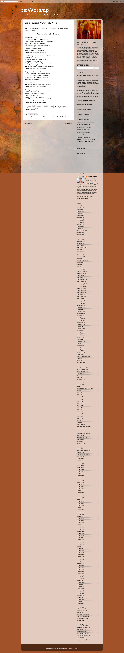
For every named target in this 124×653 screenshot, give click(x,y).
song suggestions (81, 618)
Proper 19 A (79, 509)
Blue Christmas (80, 245)
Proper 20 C (79, 518)
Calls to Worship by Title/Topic (84, 109)
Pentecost (79, 452)
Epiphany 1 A (80, 303)
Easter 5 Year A (80, 284)
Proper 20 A (79, 514)
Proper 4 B (79, 573)
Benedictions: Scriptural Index (83, 137)
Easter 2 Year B (80, 269)
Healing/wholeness (81, 371)
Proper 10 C (79, 462)
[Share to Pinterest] (37, 114)
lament (78, 386)
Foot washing (80, 358)
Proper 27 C (79, 558)
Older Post (68, 123)
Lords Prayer (80, 424)
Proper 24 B (79, 539)
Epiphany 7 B (80, 339)
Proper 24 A (79, 537)
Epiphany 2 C (80, 313)
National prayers (80, 435)
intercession (50, 116)
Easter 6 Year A (80, 290)
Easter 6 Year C (80, 294)
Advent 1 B (79, 209)
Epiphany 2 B (80, 311)
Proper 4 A (79, 571)
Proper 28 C (79, 563)
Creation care (80, 262)
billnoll (66, 648)
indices (78, 377)
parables (79, 448)
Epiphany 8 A (80, 345)
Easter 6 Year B (80, 292)
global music (79, 364)
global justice (80, 362)
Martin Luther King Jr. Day (83, 428)
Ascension (79, 234)
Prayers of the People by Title (83, 124)
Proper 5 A (79, 576)
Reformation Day (80, 610)
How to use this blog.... (93, 75)
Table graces (80, 620)
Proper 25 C (79, 546)
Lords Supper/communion (83, 426)
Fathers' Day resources (82, 356)
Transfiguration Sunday (82, 627)
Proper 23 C (79, 535)
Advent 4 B (79, 226)
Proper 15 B (79, 488)
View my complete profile (82, 198)
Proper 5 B (79, 578)
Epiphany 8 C (80, 347)
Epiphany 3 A (80, 315)
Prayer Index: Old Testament (83, 114)
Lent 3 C (79, 407)
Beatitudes (79, 239)
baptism (78, 237)
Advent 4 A (79, 224)
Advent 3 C (79, 222)
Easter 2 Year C (80, 271)
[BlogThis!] (31, 114)
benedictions (79, 241)
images (78, 375)
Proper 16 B (79, 494)
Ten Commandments (81, 622)
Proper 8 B (79, 595)
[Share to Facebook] (35, 114)
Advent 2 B (79, 215)
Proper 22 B (79, 527)
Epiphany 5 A (80, 326)
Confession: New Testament (83, 132)
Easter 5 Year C (80, 288)
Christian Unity (80, 253)
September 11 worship (82, 616)
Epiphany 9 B (80, 350)
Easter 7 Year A (80, 296)
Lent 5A (78, 420)
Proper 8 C (79, 597)
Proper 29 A (79, 565)
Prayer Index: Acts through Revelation (85, 122)
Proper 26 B (79, 550)
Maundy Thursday (57, 116)
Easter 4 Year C (80, 283)
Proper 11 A (79, 463)
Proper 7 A (79, 588)
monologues (79, 431)
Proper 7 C (79, 591)
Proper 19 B (79, 511)
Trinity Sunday (80, 629)
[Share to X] (33, 114)
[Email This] (29, 114)
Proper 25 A (79, 542)
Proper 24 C (79, 541)
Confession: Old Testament (83, 134)
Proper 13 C (79, 478)
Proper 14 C (79, 484)
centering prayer (80, 251)
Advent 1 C (79, 211)
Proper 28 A (79, 559)
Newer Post (28, 123)
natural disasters (80, 437)
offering (78, 441)
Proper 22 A (79, 526)
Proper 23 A (79, 531)
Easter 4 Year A (80, 279)
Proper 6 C (79, 586)
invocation (79, 382)
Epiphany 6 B (80, 333)
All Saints (79, 232)
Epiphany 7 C (80, 341)
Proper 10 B (79, 460)
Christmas (79, 254)
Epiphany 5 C (80, 330)
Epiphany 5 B (80, 328)
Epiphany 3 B (80, 317)
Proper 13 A (79, 475)
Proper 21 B (79, 522)
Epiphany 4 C (80, 324)
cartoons (79, 249)
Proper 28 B (79, 561)
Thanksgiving (80, 624)
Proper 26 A (79, 548)
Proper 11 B (79, 465)
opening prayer (80, 443)
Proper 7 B (79, 590)
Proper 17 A (79, 497)
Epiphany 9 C (80, 352)
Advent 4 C (79, 228)
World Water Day (81, 639)
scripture (79, 612)
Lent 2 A (78, 398)
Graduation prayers (81, 367)
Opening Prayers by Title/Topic (84, 127)
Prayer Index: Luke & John (83, 119)
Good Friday (43, 116)
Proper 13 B (79, 477)
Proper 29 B (79, 567)
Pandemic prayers (81, 447)
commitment (31, 116)
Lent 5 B (78, 416)
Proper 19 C (79, 512)
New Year (79, 439)
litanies (78, 422)
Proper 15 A (79, 486)
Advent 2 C (79, 217)
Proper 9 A (79, 599)
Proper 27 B (79, 556)
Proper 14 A (79, 480)
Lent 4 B (78, 411)
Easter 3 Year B (80, 275)
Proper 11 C (79, 467)
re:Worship (35, 10)
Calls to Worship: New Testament (84, 107)
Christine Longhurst (92, 176)
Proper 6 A (79, 582)
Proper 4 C (79, 575)
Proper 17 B (79, 499)
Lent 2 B (78, 399)
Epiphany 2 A (80, 309)
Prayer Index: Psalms (82, 112)
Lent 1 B (78, 394)
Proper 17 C (79, 501)
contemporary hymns (82, 260)
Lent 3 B (78, 405)
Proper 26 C (79, 552)
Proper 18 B (79, 505)
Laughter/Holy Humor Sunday (83, 388)
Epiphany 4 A (80, 320)
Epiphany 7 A (80, 337)
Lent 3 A (78, 403)
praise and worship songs (83, 454)
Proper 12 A (79, 469)
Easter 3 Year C (80, 277)
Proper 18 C (79, 507)
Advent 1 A (79, 207)
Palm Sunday (65, 116)
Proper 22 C (79, 529)
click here (90, 141)
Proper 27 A (79, 554)
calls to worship (80, 247)
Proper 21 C (79, 524)
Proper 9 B (79, 601)
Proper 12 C (79, 473)
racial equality (80, 607)
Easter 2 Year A (80, 268)
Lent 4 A (78, 409)
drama (78, 264)
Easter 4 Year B (80, 281)
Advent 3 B (79, 220)
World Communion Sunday (83, 635)
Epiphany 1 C (80, 307)
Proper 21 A (79, 520)
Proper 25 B (79, 544)
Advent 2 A (79, 213)
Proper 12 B (79, 471)
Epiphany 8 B (80, 343)
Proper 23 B (79, 533)
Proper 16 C (79, 495)
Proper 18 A (79, 503)
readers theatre (80, 608)
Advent (78, 205)
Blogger (76, 648)
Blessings (79, 243)
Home (49, 123)
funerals (78, 360)
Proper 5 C (79, 580)
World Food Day (80, 637)
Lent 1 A (78, 392)
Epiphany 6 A (80, 332)
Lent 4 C (79, 413)
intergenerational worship (82, 381)
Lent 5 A (78, 414)
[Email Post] (26, 114)
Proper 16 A (79, 492)
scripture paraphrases (82, 614)
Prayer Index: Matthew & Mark (84, 117)
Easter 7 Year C (80, 300)
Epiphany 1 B (80, 305)
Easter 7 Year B (80, 298)
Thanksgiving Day (81, 625)
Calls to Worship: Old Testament (84, 104)
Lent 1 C (79, 396)
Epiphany (79, 301)
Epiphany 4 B (80, 322)
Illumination (79, 373)
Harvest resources (81, 369)
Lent (78, 390)
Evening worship (80, 354)
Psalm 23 (79, 605)
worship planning (80, 641)
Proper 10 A (79, 458)
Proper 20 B (79, 516)
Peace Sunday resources (83, 450)
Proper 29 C (79, 569)
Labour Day (79, 384)
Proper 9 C (79, 603)
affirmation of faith (81, 230)
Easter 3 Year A (80, 273)
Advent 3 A (79, 219)
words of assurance (81, 633)
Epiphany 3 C (80, 318)
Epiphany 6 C (80, 335)
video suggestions (81, 631)
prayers (78, 456)
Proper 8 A (79, 593)
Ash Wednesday (80, 236)
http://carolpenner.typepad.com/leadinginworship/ (38, 108)
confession (37, 116)
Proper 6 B (79, 584)
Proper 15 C (79, 490)
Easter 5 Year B (80, 286)
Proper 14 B (79, 482)
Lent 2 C (79, 401)
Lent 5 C (79, 418)
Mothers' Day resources (82, 433)
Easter (78, 266)
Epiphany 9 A (80, 349)
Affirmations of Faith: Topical (83, 129)
